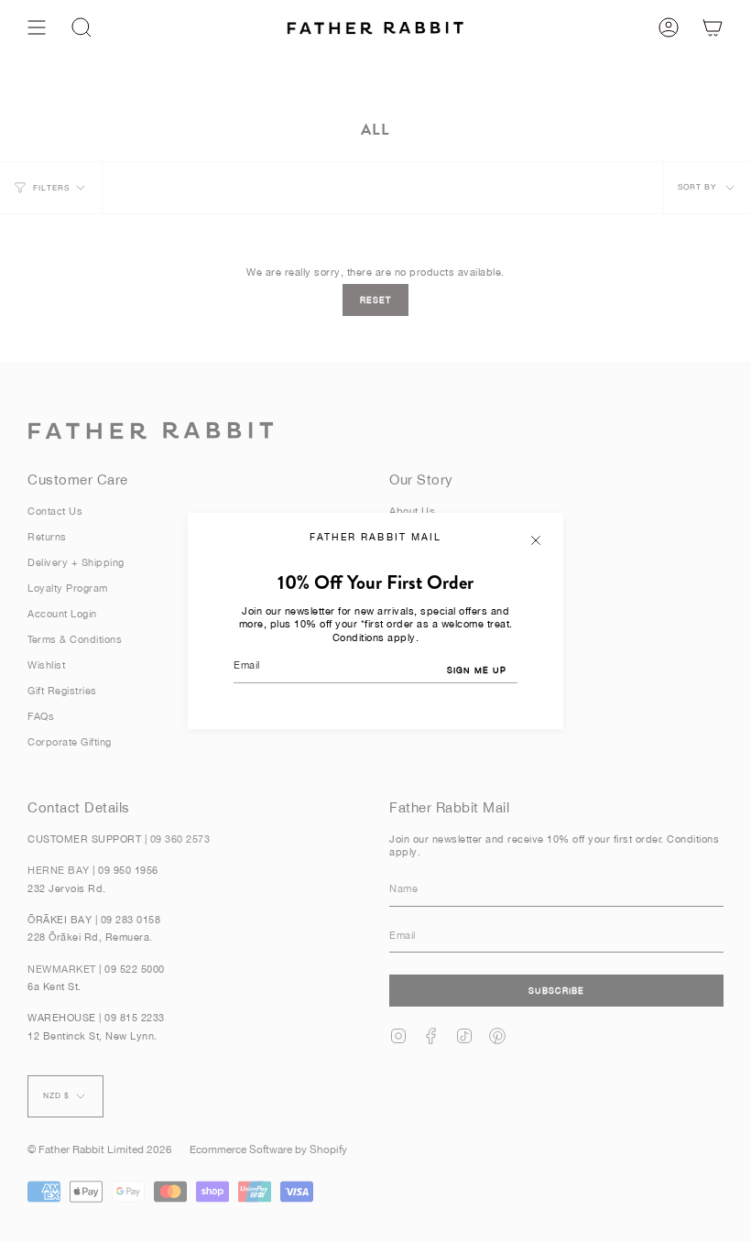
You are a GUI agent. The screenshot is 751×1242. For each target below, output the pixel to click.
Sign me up (476, 670)
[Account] (669, 27)
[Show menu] (36, 27)
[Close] (536, 540)
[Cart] (713, 27)
